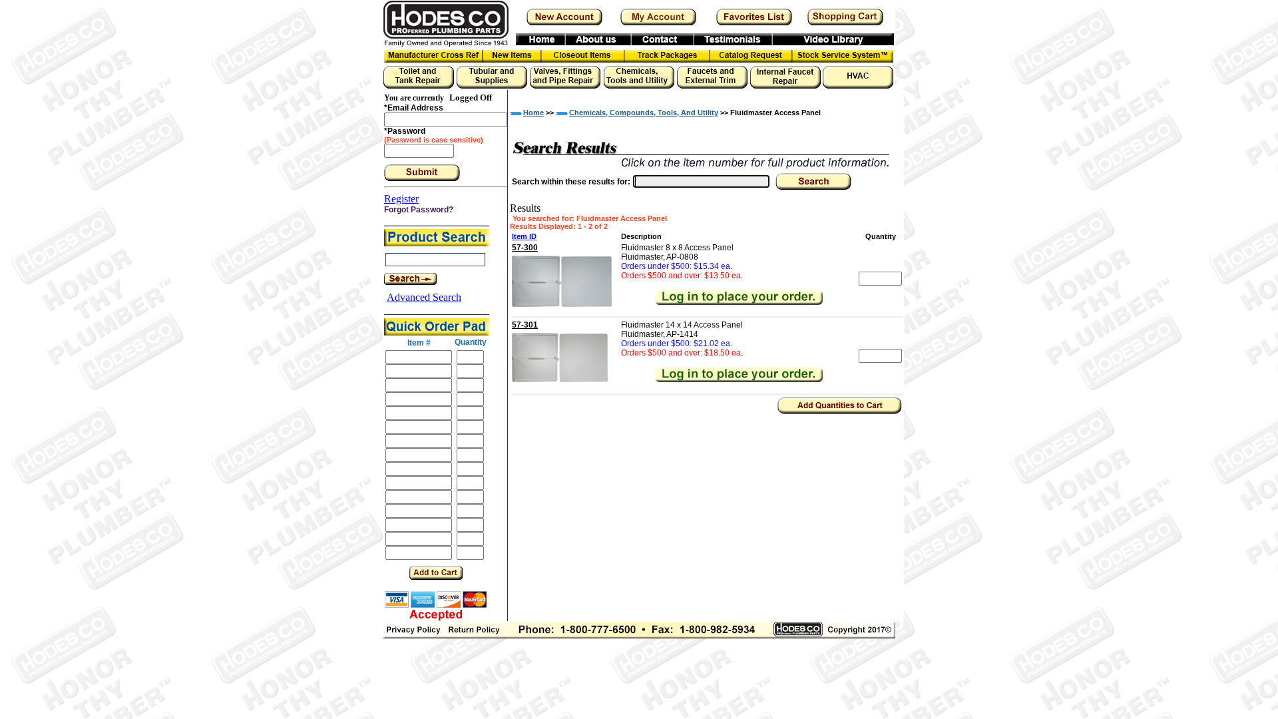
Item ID (524, 236)
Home (533, 113)
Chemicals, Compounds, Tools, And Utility (643, 113)
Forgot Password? (418, 209)
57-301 (525, 325)
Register (401, 198)
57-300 (525, 247)
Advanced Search (424, 297)
